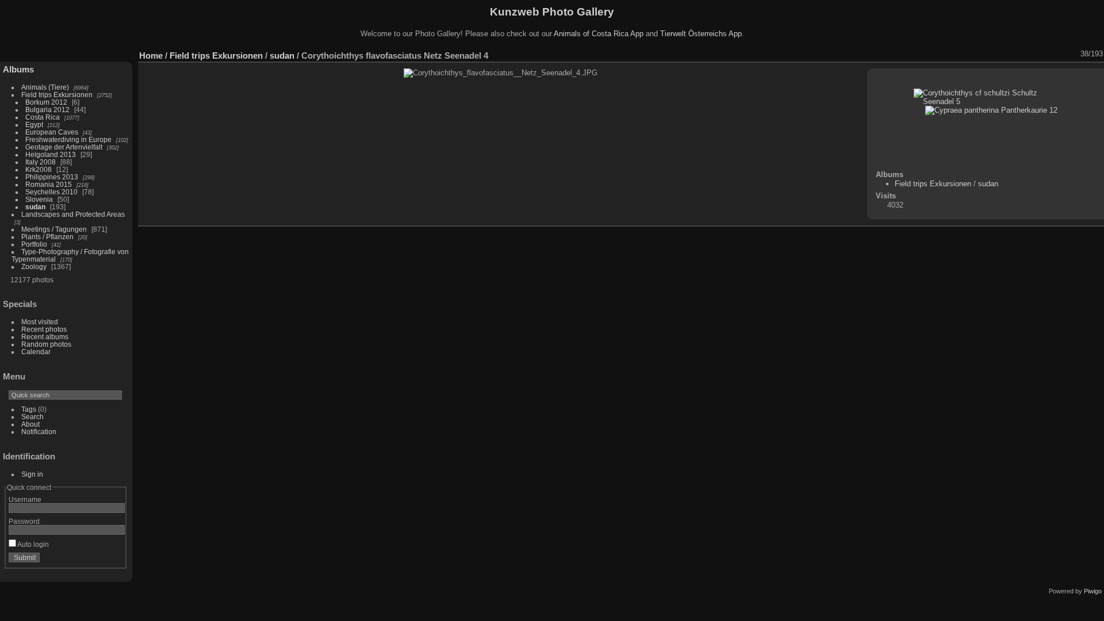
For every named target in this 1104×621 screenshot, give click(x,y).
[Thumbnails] (1042, 54)
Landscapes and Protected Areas (73, 214)
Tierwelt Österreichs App (701, 33)
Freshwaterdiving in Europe (68, 139)
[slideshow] (982, 54)
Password (24, 521)
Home (151, 55)
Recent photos (44, 329)
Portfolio (34, 244)
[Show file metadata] (997, 54)
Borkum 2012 (46, 102)
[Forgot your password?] (113, 560)
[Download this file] (1012, 54)
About (30, 424)
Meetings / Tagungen (54, 229)
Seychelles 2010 (51, 191)
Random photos (46, 344)
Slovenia (39, 199)
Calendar (36, 351)
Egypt (34, 124)
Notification (38, 431)
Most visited (39, 321)
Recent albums (44, 336)
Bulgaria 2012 (47, 109)
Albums (18, 69)
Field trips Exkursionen (57, 94)
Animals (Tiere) (45, 87)
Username (25, 499)
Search (32, 416)
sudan (35, 206)
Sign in (32, 474)
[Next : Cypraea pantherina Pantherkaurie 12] (1072, 54)
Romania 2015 (48, 184)
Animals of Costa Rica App (598, 33)
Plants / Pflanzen (47, 236)
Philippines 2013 (51, 177)
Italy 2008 (40, 162)
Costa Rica (42, 117)
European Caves (51, 132)
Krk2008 (38, 169)
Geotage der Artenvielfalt (63, 147)
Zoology (34, 266)
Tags (28, 409)
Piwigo (1093, 591)
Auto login (32, 544)
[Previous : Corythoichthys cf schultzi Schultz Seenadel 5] (1057, 54)
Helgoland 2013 (50, 154)
